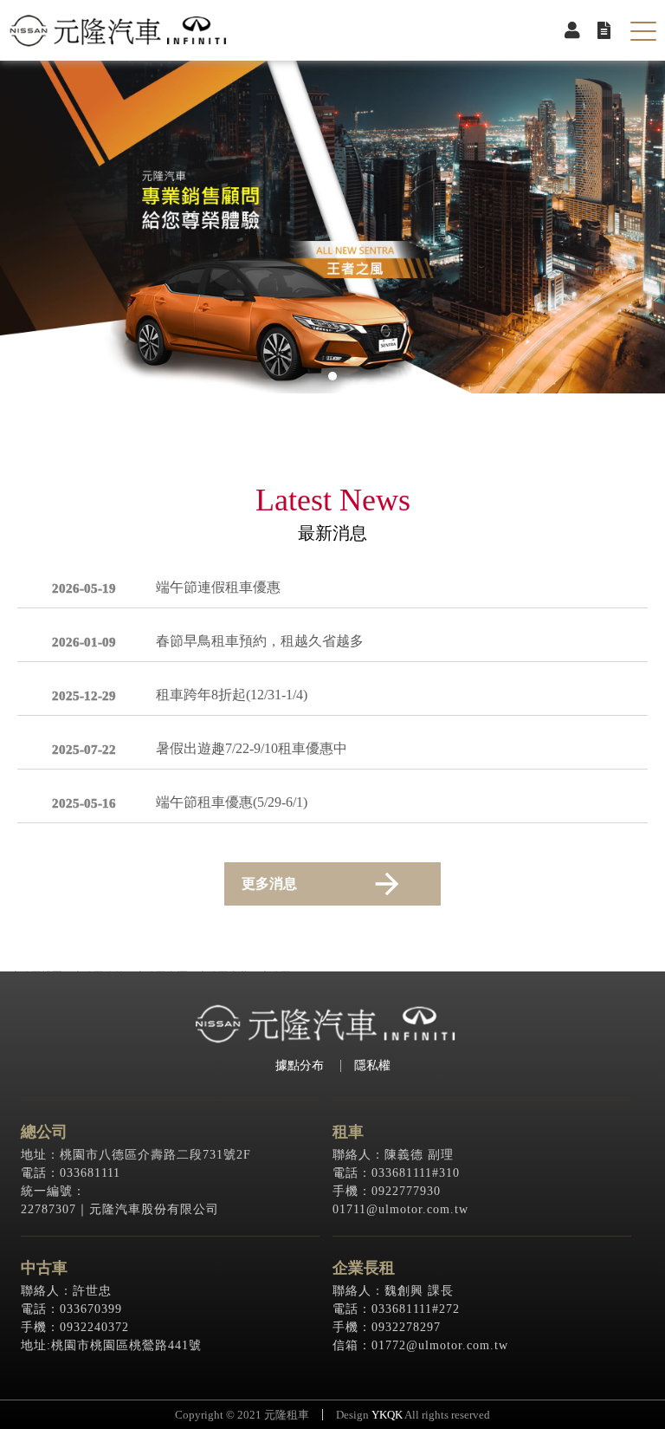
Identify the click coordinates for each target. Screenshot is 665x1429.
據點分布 (299, 1066)
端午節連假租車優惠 (218, 587)
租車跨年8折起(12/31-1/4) (231, 695)
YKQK (387, 1414)
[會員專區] (572, 30)
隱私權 (372, 1066)
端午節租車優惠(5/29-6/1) (231, 802)
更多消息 (269, 883)
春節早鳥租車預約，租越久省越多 (260, 641)
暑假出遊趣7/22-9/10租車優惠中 (251, 749)
